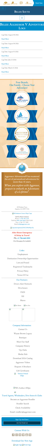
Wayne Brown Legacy (23, 333)
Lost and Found (22, 262)
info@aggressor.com (24, 224)
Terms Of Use (22, 275)
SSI (22, 296)
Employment (23, 254)
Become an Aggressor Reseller (22, 399)
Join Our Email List (22, 423)
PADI (22, 292)
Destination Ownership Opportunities (22, 258)
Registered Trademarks (22, 266)
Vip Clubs (23, 350)
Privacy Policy (22, 271)
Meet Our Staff (23, 341)
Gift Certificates (22, 370)
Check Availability (22, 407)
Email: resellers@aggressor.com (23, 412)
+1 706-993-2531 (24, 219)
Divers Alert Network (23, 283)
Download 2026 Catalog (23, 358)
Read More (5, 39)
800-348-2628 (21, 220)
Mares (22, 300)
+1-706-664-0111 (23, 238)
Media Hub (22, 354)
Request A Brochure (23, 366)
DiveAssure (23, 288)
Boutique (23, 337)
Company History (23, 346)
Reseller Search (22, 403)
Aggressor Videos (23, 362)
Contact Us (22, 329)
